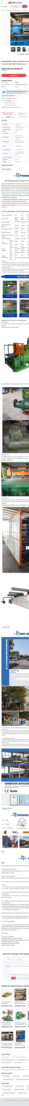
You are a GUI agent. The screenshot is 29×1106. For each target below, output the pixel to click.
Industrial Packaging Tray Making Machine (7, 1060)
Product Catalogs (21, 1057)
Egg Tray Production (22, 1093)
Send (13, 978)
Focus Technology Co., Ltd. (18, 1100)
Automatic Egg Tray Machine (9, 1093)
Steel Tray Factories (20, 1086)
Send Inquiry (14, 75)
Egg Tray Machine (18, 1062)
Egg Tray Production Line (8, 1079)
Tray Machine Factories (8, 1086)
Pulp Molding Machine (6, 1062)
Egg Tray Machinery (7, 1089)
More (2, 1095)
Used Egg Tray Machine (19, 1089)
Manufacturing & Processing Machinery (12, 10)
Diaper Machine (16, 1076)
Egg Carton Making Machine (22, 1079)
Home (2, 10)
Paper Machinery (25, 10)
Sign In (3, 107)
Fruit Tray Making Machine (20, 1060)
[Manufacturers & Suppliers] (14, 2)
